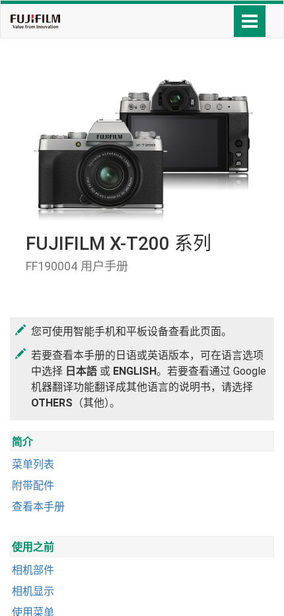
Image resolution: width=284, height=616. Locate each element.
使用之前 (33, 547)
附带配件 (33, 485)
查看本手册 (38, 506)
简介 (22, 442)
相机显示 (33, 591)
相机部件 (33, 570)
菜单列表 (33, 464)
